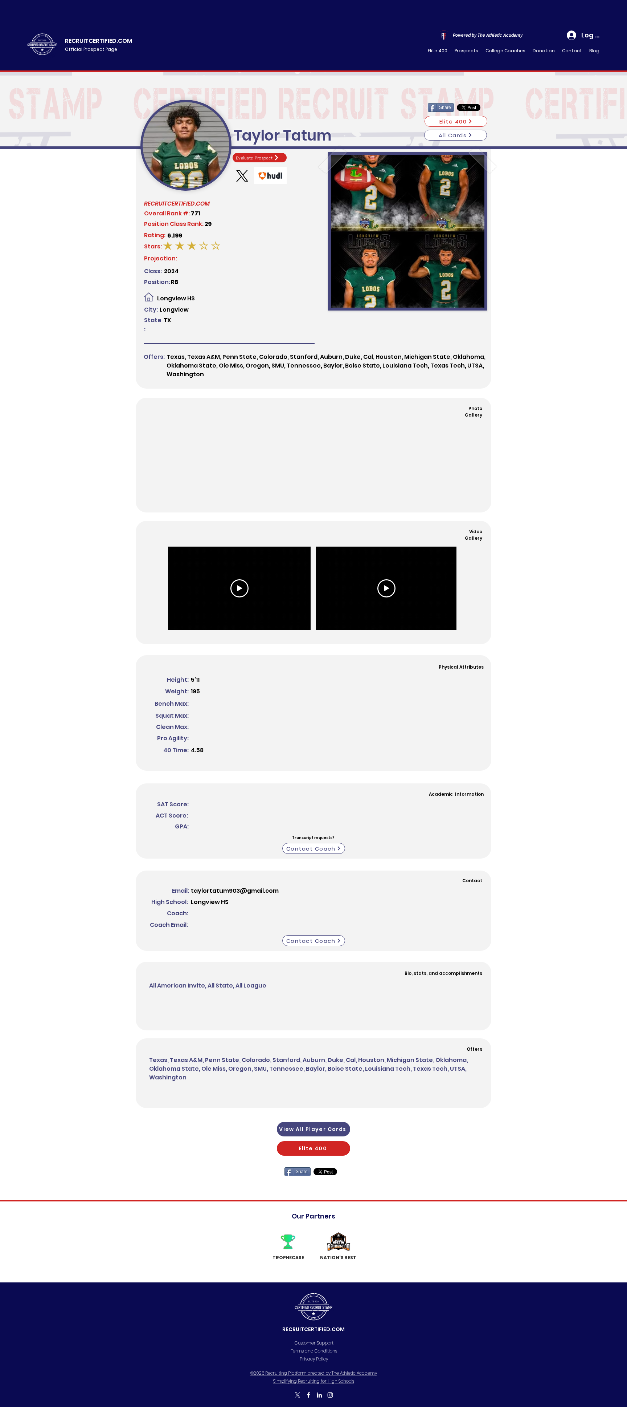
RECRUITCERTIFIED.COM (98, 41)
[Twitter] (297, 1395)
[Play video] (239, 588)
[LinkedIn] (319, 1395)
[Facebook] (308, 1395)
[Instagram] (330, 1395)
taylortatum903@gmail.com (235, 891)
